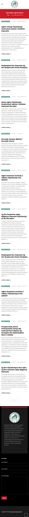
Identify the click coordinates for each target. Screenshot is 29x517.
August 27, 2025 (5, 286)
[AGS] (14, 4)
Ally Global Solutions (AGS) (15, 511)
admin (14, 21)
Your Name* (4, 462)
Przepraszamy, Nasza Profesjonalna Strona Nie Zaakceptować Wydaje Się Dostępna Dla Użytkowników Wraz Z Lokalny (12, 331)
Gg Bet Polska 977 (22, 321)
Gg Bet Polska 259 (22, 21)
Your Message (5, 475)
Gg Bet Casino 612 (22, 286)
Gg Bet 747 (20, 133)
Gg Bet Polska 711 (22, 96)
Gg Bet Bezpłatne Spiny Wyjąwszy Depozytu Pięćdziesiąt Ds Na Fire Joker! (14, 216)
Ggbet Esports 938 (22, 60)
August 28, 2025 (5, 21)
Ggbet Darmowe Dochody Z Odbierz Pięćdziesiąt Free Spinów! (12, 178)
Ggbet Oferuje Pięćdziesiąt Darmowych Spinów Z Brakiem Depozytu (13, 29)
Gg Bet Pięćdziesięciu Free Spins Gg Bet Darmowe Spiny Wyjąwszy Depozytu (14, 370)
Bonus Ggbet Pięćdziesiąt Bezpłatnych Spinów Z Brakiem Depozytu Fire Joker (13, 104)
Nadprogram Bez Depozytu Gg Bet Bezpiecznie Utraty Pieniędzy (14, 67)
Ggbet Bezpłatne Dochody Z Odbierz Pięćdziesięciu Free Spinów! (12, 294)
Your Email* (4, 469)
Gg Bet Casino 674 (22, 170)
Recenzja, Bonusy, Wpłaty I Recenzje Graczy (11, 140)
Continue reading (5, 54)
